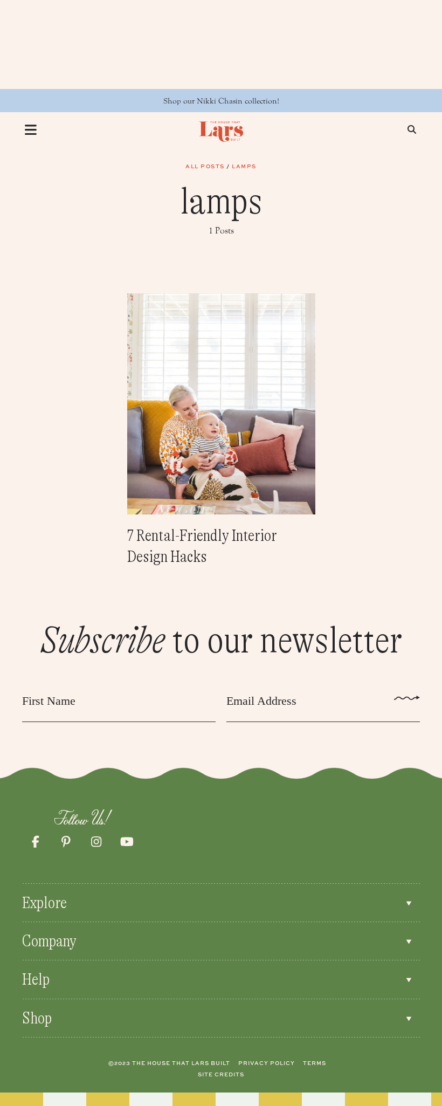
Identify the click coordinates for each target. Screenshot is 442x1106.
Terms (314, 1063)
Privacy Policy (266, 1063)
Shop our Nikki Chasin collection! (221, 101)
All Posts (205, 166)
